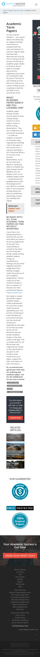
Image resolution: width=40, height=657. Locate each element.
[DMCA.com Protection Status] (20, 508)
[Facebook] (36, 635)
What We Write (18, 10)
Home (5, 10)
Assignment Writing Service (20, 602)
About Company (20, 570)
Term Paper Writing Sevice (20, 595)
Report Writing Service (20, 605)
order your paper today (20, 555)
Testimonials (20, 584)
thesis (10, 389)
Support (20, 582)
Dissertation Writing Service (20, 597)
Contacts (20, 579)
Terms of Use (20, 615)
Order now (15, 418)
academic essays (13, 382)
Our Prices (20, 572)
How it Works (20, 577)
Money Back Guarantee (20, 620)
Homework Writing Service (20, 600)
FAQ (20, 574)
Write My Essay (20, 590)
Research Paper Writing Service (20, 592)
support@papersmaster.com (28, 630)
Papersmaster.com (13, 292)
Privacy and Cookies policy (15, 409)
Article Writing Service (20, 607)
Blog (10, 10)
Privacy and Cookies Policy (20, 613)
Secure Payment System (20, 623)
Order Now (20, 609)
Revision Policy (20, 618)
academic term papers (14, 386)
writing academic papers (15, 392)
